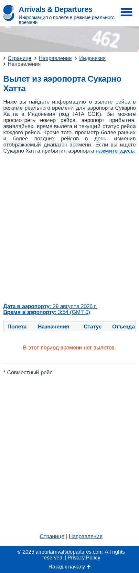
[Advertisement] (69, 228)
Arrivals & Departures (55, 9)
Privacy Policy (84, 557)
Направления (85, 536)
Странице (52, 536)
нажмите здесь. (115, 151)
